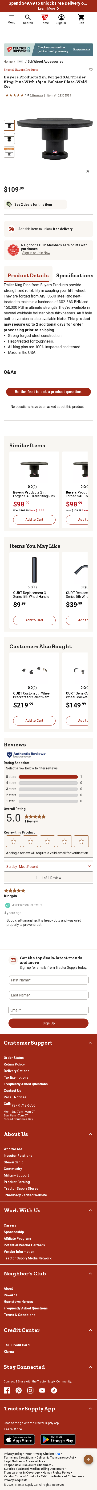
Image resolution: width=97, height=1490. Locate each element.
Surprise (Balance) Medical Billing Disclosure (34, 1468)
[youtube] (42, 1390)
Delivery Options (16, 1071)
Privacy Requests (16, 1480)
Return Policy (14, 1064)
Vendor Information (19, 1252)
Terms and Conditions (19, 1457)
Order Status (14, 1058)
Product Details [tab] (28, 275)
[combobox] (53, 867)
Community (13, 1169)
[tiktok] (54, 1390)
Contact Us (12, 1090)
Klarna (9, 1352)
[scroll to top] (88, 1459)
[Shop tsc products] (48, 49)
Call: (8, 1104)
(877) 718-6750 (23, 1105)
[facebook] (7, 1390)
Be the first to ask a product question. (48, 392)
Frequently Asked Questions (26, 1084)
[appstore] (19, 1439)
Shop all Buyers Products (21, 70)
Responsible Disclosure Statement (27, 1465)
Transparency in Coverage (22, 1472)
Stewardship (13, 1162)
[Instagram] (30, 1390)
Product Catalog (17, 1182)
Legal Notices (13, 1461)
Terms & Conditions (19, 1315)
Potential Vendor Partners (24, 1245)
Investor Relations (18, 1156)
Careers (10, 1225)
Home (8, 61)
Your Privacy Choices (40, 1453)
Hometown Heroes (18, 1302)
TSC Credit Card (17, 1345)
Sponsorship (14, 1232)
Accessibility (34, 1461)
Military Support (16, 1175)
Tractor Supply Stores (21, 1188)
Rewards (10, 1295)
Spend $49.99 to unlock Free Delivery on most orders (48, 3)
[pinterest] (19, 1390)
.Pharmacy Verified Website (25, 1195)
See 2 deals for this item (33, 204)
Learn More (46, 8)
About (8, 1288)
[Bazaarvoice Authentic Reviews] (26, 754)
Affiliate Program (17, 1238)
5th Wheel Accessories (45, 61)
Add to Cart (34, 519)
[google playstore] (58, 1439)
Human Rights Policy (56, 1472)
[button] (58, 8)
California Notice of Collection (61, 1476)
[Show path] (20, 61)
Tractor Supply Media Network (28, 1258)
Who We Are (13, 1149)
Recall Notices (15, 1097)
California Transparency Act (55, 1457)
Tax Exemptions (16, 1077)
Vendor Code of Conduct (21, 1476)
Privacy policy (13, 1453)
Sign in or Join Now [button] (36, 253)
